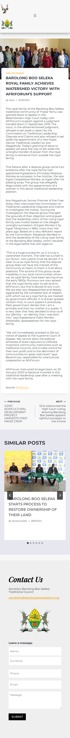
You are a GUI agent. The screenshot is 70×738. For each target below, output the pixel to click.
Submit (17, 716)
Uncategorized (15, 73)
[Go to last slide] (10, 495)
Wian (12, 100)
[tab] (28, 543)
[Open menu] (35, 15)
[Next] (60, 495)
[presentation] (35, 471)
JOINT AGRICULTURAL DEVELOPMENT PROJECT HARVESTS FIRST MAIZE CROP (15, 411)
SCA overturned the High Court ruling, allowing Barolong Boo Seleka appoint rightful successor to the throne (52, 411)
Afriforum (22, 387)
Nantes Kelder (19, 521)
